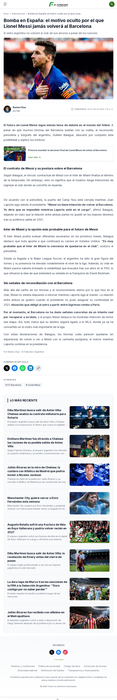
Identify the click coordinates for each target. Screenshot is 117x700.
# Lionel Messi (33, 385)
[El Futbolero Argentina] (58, 4)
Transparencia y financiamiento (83, 670)
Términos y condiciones (23, 666)
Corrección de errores (95, 666)
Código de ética (72, 666)
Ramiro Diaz (19, 107)
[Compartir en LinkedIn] (30, 368)
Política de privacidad (49, 666)
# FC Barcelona (13, 385)
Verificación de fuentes (52, 670)
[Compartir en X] (7, 368)
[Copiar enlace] (38, 368)
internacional (18, 13)
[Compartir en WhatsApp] (23, 368)
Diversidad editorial (27, 670)
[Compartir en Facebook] (15, 368)
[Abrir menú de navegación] (5, 4)
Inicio (6, 13)
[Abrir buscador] (112, 4)
